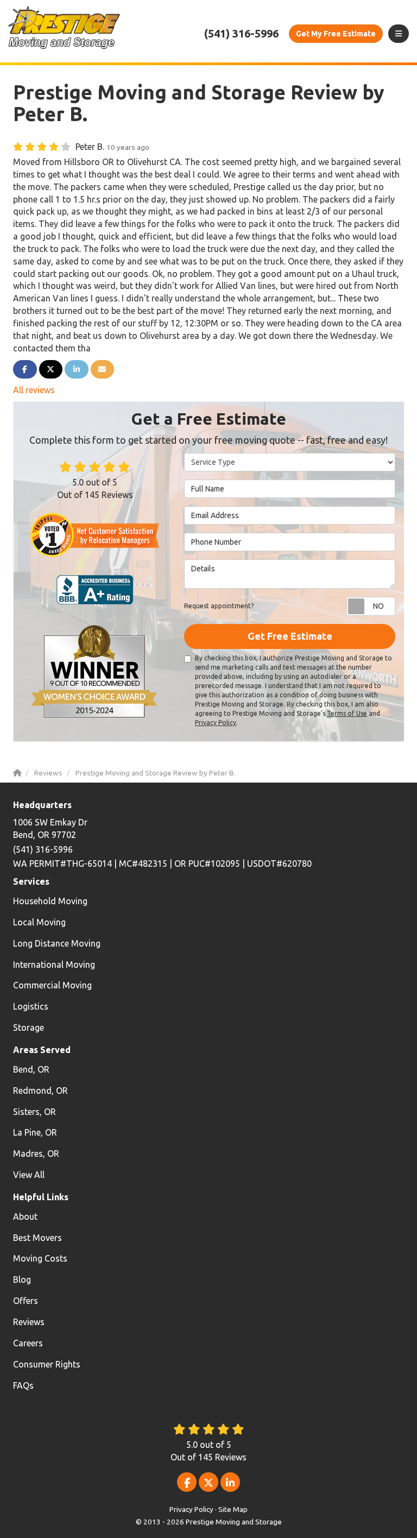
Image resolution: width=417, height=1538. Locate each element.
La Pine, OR (35, 1132)
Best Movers (37, 1238)
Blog (22, 1279)
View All (29, 1175)
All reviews (34, 390)
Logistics (30, 1006)
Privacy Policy (215, 722)
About (25, 1216)
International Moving (54, 964)
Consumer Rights (46, 1364)
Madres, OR (36, 1153)
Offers (25, 1301)
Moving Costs (40, 1258)
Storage (28, 1027)
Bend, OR (31, 1069)
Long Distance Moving (56, 943)
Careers (28, 1343)
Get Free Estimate (290, 636)
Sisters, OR (34, 1112)
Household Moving (50, 901)
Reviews (29, 1322)
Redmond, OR (40, 1090)
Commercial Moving (52, 985)
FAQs (23, 1385)
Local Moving (39, 922)
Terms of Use (347, 713)
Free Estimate (336, 33)
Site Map (233, 1509)
